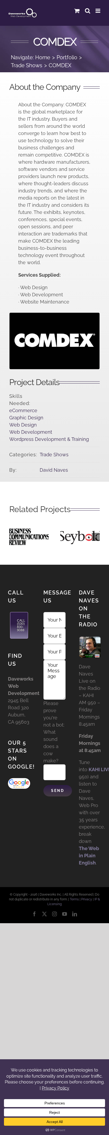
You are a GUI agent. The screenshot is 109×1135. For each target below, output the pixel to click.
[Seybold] (80, 537)
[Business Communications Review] (29, 537)
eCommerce (23, 410)
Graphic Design (26, 417)
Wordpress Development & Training (49, 439)
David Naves (54, 470)
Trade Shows (54, 454)
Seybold (80, 530)
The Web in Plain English (89, 856)
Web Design (23, 425)
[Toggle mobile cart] (77, 11)
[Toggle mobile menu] (98, 11)
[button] (13, 537)
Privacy (86, 899)
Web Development (30, 432)
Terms (74, 899)
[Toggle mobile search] (87, 11)
